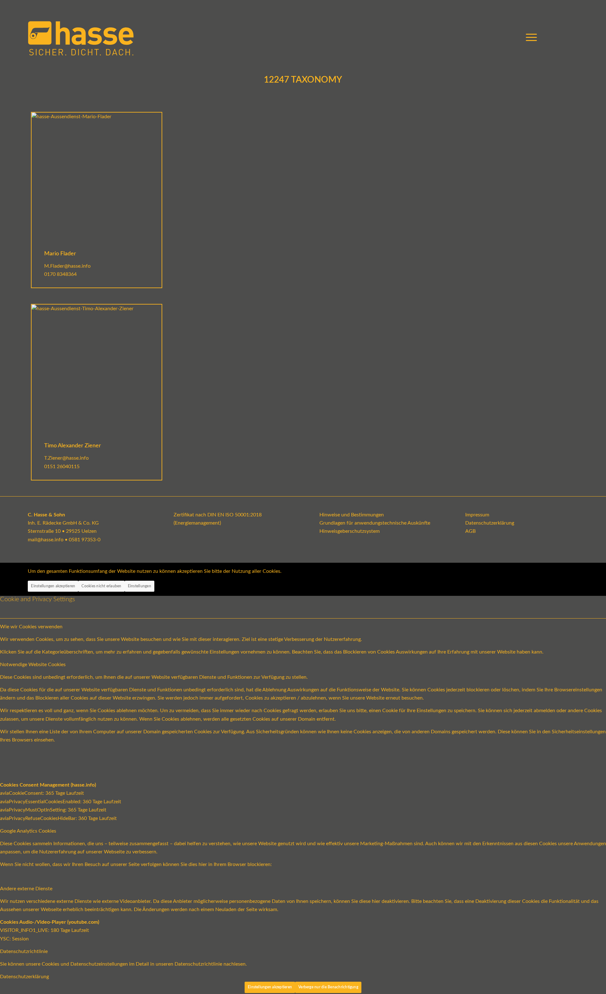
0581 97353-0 (84, 539)
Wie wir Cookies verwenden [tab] (31, 626)
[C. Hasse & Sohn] (81, 38)
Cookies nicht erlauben (101, 586)
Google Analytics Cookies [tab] (28, 831)
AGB (470, 531)
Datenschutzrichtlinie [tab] (24, 951)
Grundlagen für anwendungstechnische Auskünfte (374, 523)
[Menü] (529, 38)
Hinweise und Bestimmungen (351, 514)
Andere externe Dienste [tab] (26, 888)
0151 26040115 (62, 466)
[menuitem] (529, 38)
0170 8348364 (60, 274)
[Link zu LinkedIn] (573, 37)
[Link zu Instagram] (564, 37)
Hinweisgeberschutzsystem (349, 531)
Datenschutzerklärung (489, 523)
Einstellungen (139, 586)
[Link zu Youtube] (554, 37)
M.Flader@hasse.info (67, 266)
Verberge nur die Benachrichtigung (328, 987)
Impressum (477, 514)
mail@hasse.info (45, 539)
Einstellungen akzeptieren (53, 586)
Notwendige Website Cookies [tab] (33, 664)
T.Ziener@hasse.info (66, 458)
